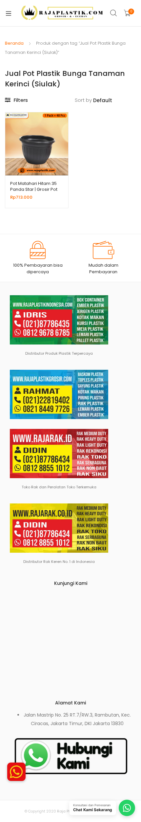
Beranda (14, 43)
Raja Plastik (68, 811)
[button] (16, 768)
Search (113, 13)
